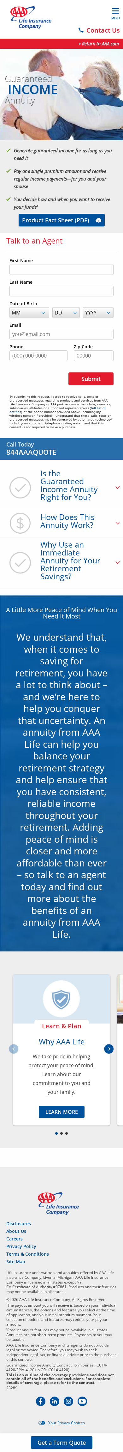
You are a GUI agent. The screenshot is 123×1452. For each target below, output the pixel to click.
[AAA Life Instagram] (69, 1404)
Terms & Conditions (27, 1254)
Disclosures (18, 1224)
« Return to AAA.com (99, 44)
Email (15, 325)
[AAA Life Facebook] (41, 1404)
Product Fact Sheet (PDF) (55, 220)
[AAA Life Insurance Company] (30, 17)
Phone (16, 347)
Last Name (20, 282)
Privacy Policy (21, 1246)
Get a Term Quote (62, 1442)
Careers (14, 1239)
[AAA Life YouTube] (82, 1404)
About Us (16, 1231)
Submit (91, 379)
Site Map (15, 1262)
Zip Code (83, 347)
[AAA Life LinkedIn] (55, 1404)
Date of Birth (23, 303)
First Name (21, 260)
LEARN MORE (61, 1111)
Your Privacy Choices (66, 1423)
